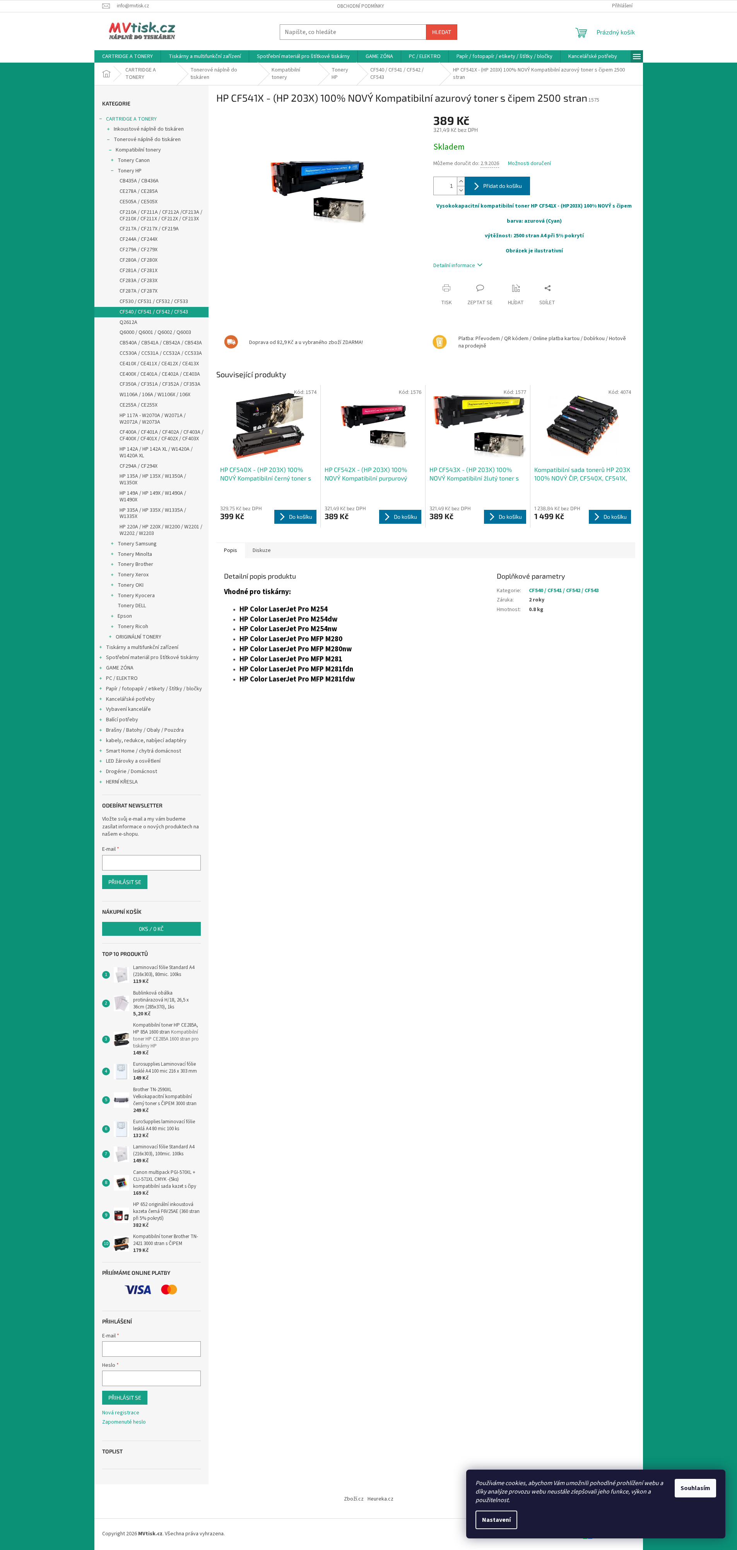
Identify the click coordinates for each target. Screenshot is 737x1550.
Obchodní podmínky (360, 6)
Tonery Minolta (135, 554)
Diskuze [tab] (262, 550)
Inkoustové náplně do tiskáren (149, 129)
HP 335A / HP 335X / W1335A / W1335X (153, 513)
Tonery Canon (134, 160)
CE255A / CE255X (138, 405)
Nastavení (496, 1520)
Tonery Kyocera (136, 596)
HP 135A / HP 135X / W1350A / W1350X (153, 479)
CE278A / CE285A (139, 191)
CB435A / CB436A (139, 181)
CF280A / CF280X (138, 260)
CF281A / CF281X (138, 270)
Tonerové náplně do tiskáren (147, 139)
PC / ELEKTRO (122, 678)
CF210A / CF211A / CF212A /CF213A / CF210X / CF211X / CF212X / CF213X (161, 215)
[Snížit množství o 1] (461, 190)
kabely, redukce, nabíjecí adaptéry (146, 740)
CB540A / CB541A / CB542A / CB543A (161, 343)
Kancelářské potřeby (130, 699)
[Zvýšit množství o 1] (461, 181)
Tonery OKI (131, 585)
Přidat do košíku (502, 185)
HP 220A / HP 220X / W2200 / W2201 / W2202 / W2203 (161, 530)
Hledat (441, 32)
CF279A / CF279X (138, 250)
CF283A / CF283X (138, 280)
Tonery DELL (132, 606)
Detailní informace (454, 265)
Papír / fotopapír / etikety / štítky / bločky (154, 689)
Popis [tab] (230, 550)
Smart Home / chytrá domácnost (143, 751)
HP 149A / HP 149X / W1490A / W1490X (153, 496)
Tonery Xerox (133, 575)
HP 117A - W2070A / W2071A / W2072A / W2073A (153, 419)
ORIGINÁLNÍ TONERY (138, 637)
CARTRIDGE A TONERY (131, 119)
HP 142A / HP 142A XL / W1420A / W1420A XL (156, 452)
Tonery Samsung (137, 544)
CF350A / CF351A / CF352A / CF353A (160, 384)
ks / (151, 928)
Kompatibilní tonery (138, 150)
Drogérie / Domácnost (131, 771)
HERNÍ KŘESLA (122, 782)
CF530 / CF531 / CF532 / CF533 (154, 301)
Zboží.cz (354, 1499)
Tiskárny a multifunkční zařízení (142, 647)
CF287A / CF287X (138, 291)
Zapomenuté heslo (124, 1422)
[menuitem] (127, 56)
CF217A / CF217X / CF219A (149, 229)
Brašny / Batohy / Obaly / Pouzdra (145, 730)
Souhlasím (695, 1488)
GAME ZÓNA (119, 668)
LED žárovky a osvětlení (133, 761)
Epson (125, 616)
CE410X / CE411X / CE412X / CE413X (159, 364)
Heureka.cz (380, 1499)
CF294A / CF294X (138, 466)
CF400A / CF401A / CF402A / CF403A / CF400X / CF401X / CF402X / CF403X (161, 435)
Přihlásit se (124, 882)
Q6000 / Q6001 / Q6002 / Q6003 (155, 332)
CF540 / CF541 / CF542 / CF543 (154, 312)
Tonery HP (130, 171)
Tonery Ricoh (133, 626)
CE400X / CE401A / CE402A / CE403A (160, 374)
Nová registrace (120, 1413)
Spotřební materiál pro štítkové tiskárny (152, 657)
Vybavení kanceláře (128, 709)
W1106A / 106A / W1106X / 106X (155, 395)
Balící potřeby (122, 720)
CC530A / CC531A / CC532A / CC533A (161, 353)
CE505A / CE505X (138, 202)
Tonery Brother (135, 564)
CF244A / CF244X (138, 239)
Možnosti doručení (529, 163)
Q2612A (128, 322)
